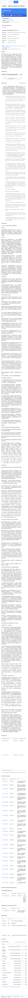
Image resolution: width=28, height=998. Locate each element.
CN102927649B (5, 805)
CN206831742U (5, 848)
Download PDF (7, 15)
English (10, 18)
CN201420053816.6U (6, 895)
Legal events (11, 45)
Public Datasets (16, 996)
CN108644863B (5, 831)
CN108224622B (5, 810)
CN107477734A (5, 754)
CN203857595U (5, 853)
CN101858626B (5, 788)
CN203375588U (5, 865)
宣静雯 (12, 20)
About (2, 996)
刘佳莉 (9, 20)
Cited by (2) (6, 45)
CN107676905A (5, 874)
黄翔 (6, 20)
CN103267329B (5, 835)
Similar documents (17, 45)
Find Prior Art (14, 15)
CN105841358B (5, 802)
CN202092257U (5, 820)
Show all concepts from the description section (11, 986)
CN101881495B (5, 844)
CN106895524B (5, 860)
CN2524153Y (4, 828)
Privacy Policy (3, 997)
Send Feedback (8, 996)
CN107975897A (5, 869)
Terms (22, 996)
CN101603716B (5, 793)
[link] (3, 947)
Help (9, 997)
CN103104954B (5, 839)
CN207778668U (5, 877)
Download (18, 942)
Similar (21, 15)
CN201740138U (5, 882)
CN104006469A (5, 815)
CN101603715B (5, 781)
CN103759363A (5, 740)
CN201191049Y (5, 797)
